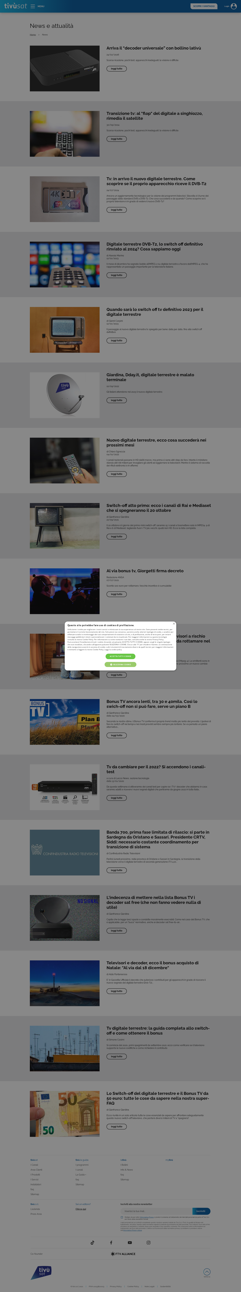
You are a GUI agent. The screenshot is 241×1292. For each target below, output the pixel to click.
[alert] (120, 646)
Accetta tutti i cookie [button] (120, 656)
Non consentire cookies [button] (174, 623)
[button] (120, 664)
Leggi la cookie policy (113, 650)
